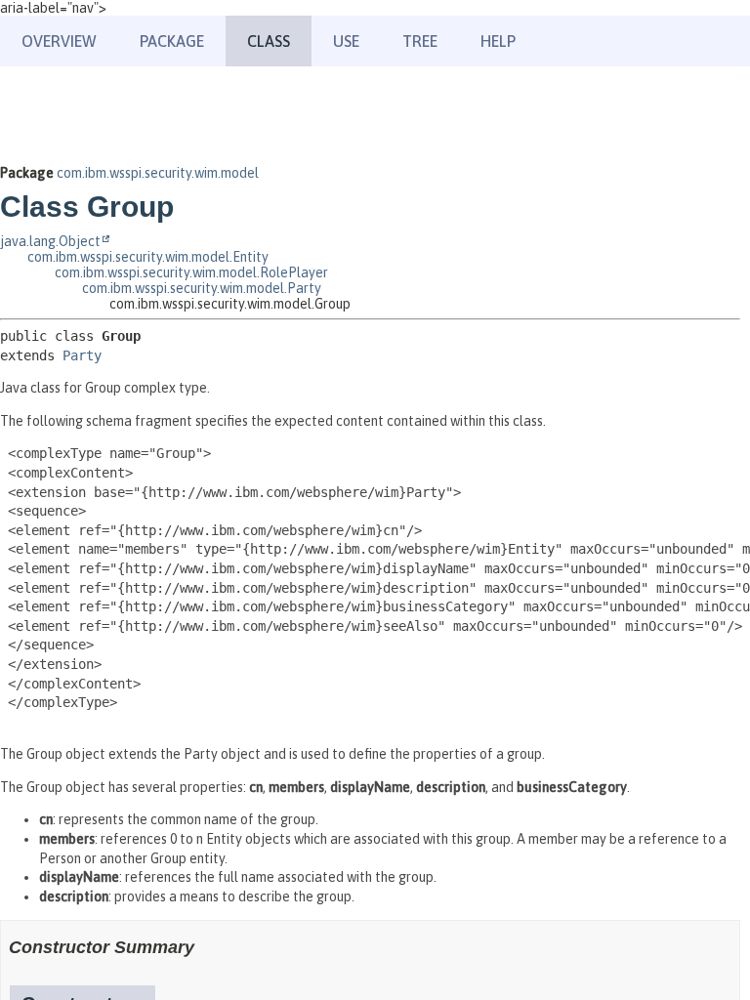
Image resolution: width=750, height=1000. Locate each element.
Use (346, 41)
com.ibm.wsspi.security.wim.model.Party (201, 288)
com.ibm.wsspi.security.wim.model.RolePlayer (191, 272)
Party (82, 355)
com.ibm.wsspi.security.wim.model (158, 173)
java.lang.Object (50, 241)
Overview (59, 41)
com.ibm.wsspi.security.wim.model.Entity (148, 257)
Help (498, 41)
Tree (420, 41)
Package (172, 41)
